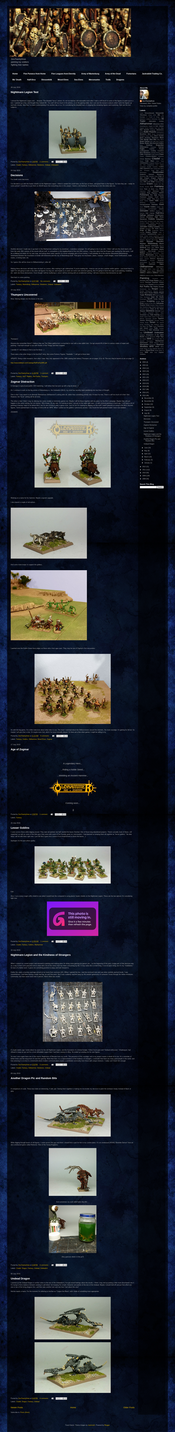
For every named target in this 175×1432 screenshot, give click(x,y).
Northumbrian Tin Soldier (147, 262)
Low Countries (150, 238)
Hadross (142, 213)
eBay (141, 181)
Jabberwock (152, 225)
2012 (144, 466)
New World (160, 256)
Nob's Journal (144, 258)
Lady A (161, 232)
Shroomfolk (46, 80)
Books (147, 143)
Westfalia (144, 346)
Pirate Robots (154, 280)
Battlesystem (160, 132)
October (147, 404)
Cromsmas (143, 166)
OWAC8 (147, 275)
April (146, 454)
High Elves (159, 217)
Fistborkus (142, 191)
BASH (141, 132)
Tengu (146, 322)
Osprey (154, 271)
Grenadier (144, 211)
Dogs (156, 176)
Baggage (152, 130)
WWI (146, 352)
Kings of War (145, 230)
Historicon (143, 219)
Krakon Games (151, 232)
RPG (154, 295)
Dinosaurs (142, 176)
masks (142, 245)
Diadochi (143, 174)
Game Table (153, 200)
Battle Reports (150, 132)
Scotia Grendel (158, 299)
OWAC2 (142, 273)
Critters (162, 164)
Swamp (142, 322)
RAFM (162, 284)
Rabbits (29, 376)
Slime (162, 313)
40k (159, 115)
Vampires (142, 335)
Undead (47, 165)
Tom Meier (143, 326)
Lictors (150, 236)
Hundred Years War (153, 221)
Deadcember (158, 172)
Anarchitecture (144, 126)
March (146, 457)
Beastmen (143, 134)
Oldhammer (32, 165)
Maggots (142, 239)
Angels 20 (152, 126)
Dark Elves (161, 168)
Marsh (161, 244)
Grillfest (152, 211)
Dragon (24, 1268)
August (147, 410)
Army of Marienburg (90, 74)
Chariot (142, 156)
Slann (157, 313)
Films (156, 189)
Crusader (155, 166)
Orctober (143, 271)
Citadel (18, 165)
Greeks (161, 209)
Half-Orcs (31, 80)
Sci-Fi (149, 299)
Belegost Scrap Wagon (147, 136)
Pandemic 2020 (158, 278)
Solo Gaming (154, 315)
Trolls (108, 80)
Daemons (147, 168)
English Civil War (159, 184)
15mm (150, 115)
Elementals (143, 184)
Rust (157, 295)
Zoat (156, 352)
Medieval (143, 247)
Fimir (161, 189)
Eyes (151, 186)
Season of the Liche (150, 303)
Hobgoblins (160, 219)
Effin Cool (147, 181)
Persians (143, 280)
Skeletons (40, 165)
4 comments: (44, 1265)
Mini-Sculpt (151, 251)
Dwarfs (161, 180)
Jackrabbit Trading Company (150, 227)
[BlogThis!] (59, 162)
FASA (141, 189)
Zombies (142, 354)
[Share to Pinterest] (66, 162)
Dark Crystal (153, 168)
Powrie (161, 282)
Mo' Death (16, 80)
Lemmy (146, 236)
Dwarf (156, 180)
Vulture (144, 339)
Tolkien (162, 324)
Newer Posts (17, 1407)
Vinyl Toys (160, 337)
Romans (148, 295)
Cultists (161, 166)
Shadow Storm (154, 305)
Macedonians (159, 238)
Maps (141, 241)
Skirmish (157, 311)
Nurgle (142, 264)
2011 (144, 470)
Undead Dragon (20, 1278)
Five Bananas (153, 191)
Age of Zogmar (20, 749)
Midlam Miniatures (151, 249)
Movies (142, 255)
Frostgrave (143, 199)
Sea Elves (78, 80)
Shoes (147, 309)
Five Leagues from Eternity (63, 74)
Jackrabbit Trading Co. (152, 74)
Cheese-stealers (151, 156)
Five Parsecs (152, 193)
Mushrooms (150, 255)
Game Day (151, 199)
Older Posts (129, 1407)
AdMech (148, 119)
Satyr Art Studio (157, 297)
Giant (161, 204)
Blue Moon (160, 139)
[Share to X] (61, 162)
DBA (157, 170)
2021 (154, 115)
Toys (150, 326)
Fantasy (24, 165)
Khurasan (148, 228)
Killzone (161, 228)
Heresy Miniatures (146, 217)
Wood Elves (63, 80)
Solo (148, 315)
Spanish (161, 318)
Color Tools (160, 161)
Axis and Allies (159, 128)
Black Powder (159, 136)
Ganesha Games (157, 202)
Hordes (142, 221)
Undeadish (54, 165)
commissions (144, 163)
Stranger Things (159, 320)
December (148, 398)
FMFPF (161, 193)
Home (15, 74)
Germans (154, 204)
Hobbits (151, 219)
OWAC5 (161, 272)
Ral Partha (36, 376)
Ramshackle (143, 289)
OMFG (149, 269)
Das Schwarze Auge (147, 170)
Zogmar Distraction (22, 381)
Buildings (149, 145)
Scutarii (158, 301)
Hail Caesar (150, 213)
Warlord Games (159, 342)
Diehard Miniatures (156, 174)
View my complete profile (148, 106)
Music (156, 255)
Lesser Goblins (20, 827)
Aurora (146, 128)
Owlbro (152, 275)
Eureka (147, 186)
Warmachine (144, 344)
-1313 (141, 113)
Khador (142, 228)
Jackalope (161, 225)
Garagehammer (145, 204)
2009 (144, 476)
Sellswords (160, 303)
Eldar (153, 182)
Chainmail (147, 154)
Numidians (160, 262)
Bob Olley (153, 141)
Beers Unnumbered (158, 134)
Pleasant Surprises (151, 282)
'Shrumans (143, 115)
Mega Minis (150, 247)
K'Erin (162, 226)
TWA (150, 330)
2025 (144, 365)
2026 (144, 362)
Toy (147, 326)
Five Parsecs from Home (34, 74)
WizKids (155, 348)
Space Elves (148, 316)
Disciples (151, 176)
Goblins (25, 739)
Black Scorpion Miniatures (149, 137)
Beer (149, 134)
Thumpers (44, 376)
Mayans (161, 245)
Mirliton (142, 253)
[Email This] (57, 162)
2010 (144, 473)
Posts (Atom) (25, 1412)
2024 (144, 368)
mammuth (91, 1425)
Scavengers (143, 299)
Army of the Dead (113, 74)
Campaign (153, 147)
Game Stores (144, 200)
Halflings (143, 215)
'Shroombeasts (149, 113)
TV (147, 330)
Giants (147, 207)
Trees (150, 328)
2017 (144, 389)
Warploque (160, 344)
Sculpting (151, 301)
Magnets (148, 239)
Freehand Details (146, 197)
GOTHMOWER (152, 209)
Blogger (107, 1425)
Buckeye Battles (158, 143)
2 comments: (44, 162)
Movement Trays (158, 253)
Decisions (17, 175)
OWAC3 (149, 272)
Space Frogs (156, 316)
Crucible (149, 166)
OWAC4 (155, 273)
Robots (156, 293)
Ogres (162, 264)
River (146, 293)
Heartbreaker (159, 215)
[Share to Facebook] (63, 162)
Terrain (152, 322)
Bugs (141, 145)
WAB (149, 339)
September (148, 407)
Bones (142, 143)
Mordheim (149, 253)
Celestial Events (155, 152)
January (147, 463)
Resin (142, 293)
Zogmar (49, 739)
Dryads (151, 180)
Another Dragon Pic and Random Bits (34, 1078)
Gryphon (158, 211)
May (146, 451)
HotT (24, 376)
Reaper (155, 289)
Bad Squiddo (144, 130)
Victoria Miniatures (150, 336)
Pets (147, 280)
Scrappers (142, 301)
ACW (162, 117)
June (146, 448)
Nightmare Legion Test (24, 92)
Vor (141, 339)
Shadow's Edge (147, 307)
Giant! (141, 207)
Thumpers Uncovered (24, 294)
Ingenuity (158, 223)
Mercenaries (94, 80)
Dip (147, 176)
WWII (151, 352)
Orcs (162, 269)
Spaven (142, 320)
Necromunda (152, 256)
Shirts (158, 307)
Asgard (142, 128)
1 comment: (44, 373)
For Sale (153, 195)
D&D (141, 168)
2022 (144, 374)
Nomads (152, 260)
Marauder (150, 241)
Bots (151, 143)
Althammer (146, 123)
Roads (151, 293)
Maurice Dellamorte (151, 245)
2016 (144, 392)
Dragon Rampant (157, 178)
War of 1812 (155, 339)
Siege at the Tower (157, 309)
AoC (156, 126)
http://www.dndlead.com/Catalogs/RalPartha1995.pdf (29, 363)
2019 (144, 383)
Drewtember (144, 180)
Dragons (120, 80)
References (149, 291)
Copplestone (150, 164)
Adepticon (142, 119)
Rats (149, 289)
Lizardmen (156, 236)
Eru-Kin (142, 186)
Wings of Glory (148, 348)
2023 (144, 371)
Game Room (160, 199)
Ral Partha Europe (157, 287)
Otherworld (160, 271)
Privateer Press (144, 284)
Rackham (156, 284)
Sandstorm (147, 297)
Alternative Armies (156, 121)
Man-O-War (155, 239)
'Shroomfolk (160, 113)
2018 (144, 386)
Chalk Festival (155, 154)
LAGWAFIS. (143, 234)
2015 (144, 395)
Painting (144, 278)
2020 (144, 380)
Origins (149, 271)
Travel (154, 326)
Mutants (161, 255)
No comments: (45, 281)
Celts (141, 154)
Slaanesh (150, 313)
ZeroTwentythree (148, 101)
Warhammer (39, 945)
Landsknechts (151, 234)
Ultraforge (156, 330)
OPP (158, 269)
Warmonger (152, 344)
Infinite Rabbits (150, 223)
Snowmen (143, 315)
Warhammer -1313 (146, 342)
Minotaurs (161, 251)
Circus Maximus (145, 159)
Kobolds (142, 232)
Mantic (161, 240)
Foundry (161, 195)
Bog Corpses (160, 141)
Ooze (153, 269)
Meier (157, 247)
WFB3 (157, 346)
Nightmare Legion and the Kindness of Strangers (41, 954)
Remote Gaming (159, 291)
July (146, 413)
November (148, 401)
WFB (151, 346)
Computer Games (154, 163)
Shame (154, 307)
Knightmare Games (158, 230)
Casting (153, 150)
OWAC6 (142, 275)
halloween (150, 215)
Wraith (156, 350)
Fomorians (131, 74)
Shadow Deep (145, 305)
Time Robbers (155, 324)
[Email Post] (52, 162)
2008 (144, 479)
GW (163, 211)
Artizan (161, 126)
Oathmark (152, 264)
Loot (144, 238)
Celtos (162, 152)
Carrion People (157, 149)
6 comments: (45, 736)
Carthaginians (144, 150)
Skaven (142, 311)
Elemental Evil (159, 181)
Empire (150, 184)
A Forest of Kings (153, 117)
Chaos (161, 154)
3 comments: (44, 1065)
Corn (157, 164)
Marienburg (26, 284)
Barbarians (160, 130)
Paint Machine (159, 275)
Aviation (151, 128)
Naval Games (144, 256)
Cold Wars (149, 161)
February (147, 460)
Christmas (161, 156)
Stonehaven (150, 320)
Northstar (161, 260)
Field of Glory (149, 189)
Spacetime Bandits (151, 318)
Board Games (145, 141)
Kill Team (155, 228)
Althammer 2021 (158, 124)
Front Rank (159, 197)
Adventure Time (156, 119)
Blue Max (153, 139)
